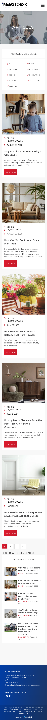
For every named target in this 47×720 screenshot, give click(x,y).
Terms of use (30, 711)
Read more (11, 172)
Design (11, 75)
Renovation (34, 75)
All (10, 64)
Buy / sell (13, 69)
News (31, 64)
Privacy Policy (18, 711)
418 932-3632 (15, 683)
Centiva (28, 717)
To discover (34, 80)
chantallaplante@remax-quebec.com (25, 685)
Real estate (34, 69)
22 (23, 546)
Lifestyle (13, 86)
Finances (12, 80)
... (17, 546)
